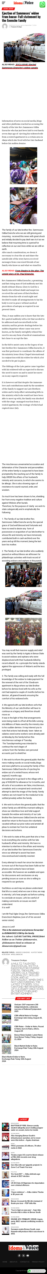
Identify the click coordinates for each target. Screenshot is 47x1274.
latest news (37, 952)
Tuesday (28, 740)
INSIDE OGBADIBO (23, 952)
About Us (13, 1262)
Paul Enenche (17, 954)
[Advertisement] (23, 95)
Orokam (6, 954)
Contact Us (24, 1262)
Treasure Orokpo (16, 27)
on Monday (7, 737)
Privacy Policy (38, 1262)
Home (5, 1262)
